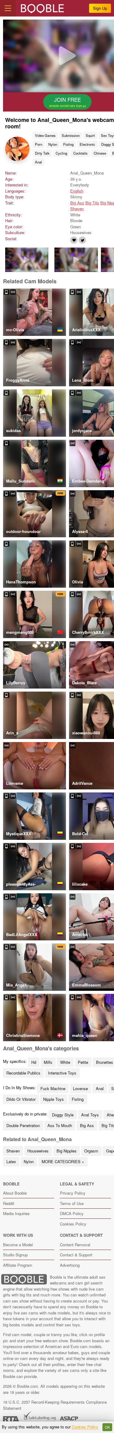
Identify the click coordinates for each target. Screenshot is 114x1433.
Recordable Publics (23, 1073)
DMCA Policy (72, 1213)
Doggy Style (63, 1115)
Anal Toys (90, 1115)
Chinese (100, 153)
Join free (66, 102)
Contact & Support (76, 1255)
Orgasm (91, 1151)
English (76, 191)
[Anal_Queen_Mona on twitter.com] (82, 240)
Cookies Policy (73, 1224)
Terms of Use (72, 1203)
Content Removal (75, 1244)
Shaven (77, 208)
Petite (83, 1062)
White (65, 1062)
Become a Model (18, 1244)
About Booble (15, 1193)
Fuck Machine (52, 1088)
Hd (33, 1062)
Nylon (52, 144)
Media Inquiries (16, 1213)
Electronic (87, 144)
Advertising (70, 1265)
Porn (38, 144)
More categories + (63, 1161)
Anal (38, 162)
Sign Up (100, 8)
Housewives (38, 1151)
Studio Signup (15, 1255)
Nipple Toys (53, 1099)
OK (107, 1427)
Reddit (8, 1203)
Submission (71, 135)
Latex (11, 1161)
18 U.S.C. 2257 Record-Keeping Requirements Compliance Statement (55, 1405)
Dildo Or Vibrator (21, 1099)
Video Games (45, 135)
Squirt (90, 135)
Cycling (61, 153)
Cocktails (80, 153)
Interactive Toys (62, 1073)
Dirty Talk (42, 153)
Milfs (48, 1062)
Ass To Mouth (59, 1125)
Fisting (68, 144)
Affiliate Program (17, 1265)
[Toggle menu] (8, 8)
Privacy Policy (72, 1193)
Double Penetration (23, 1125)
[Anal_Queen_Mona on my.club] (74, 240)
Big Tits (92, 203)
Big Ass (77, 203)
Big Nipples (67, 1151)
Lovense (80, 1088)
